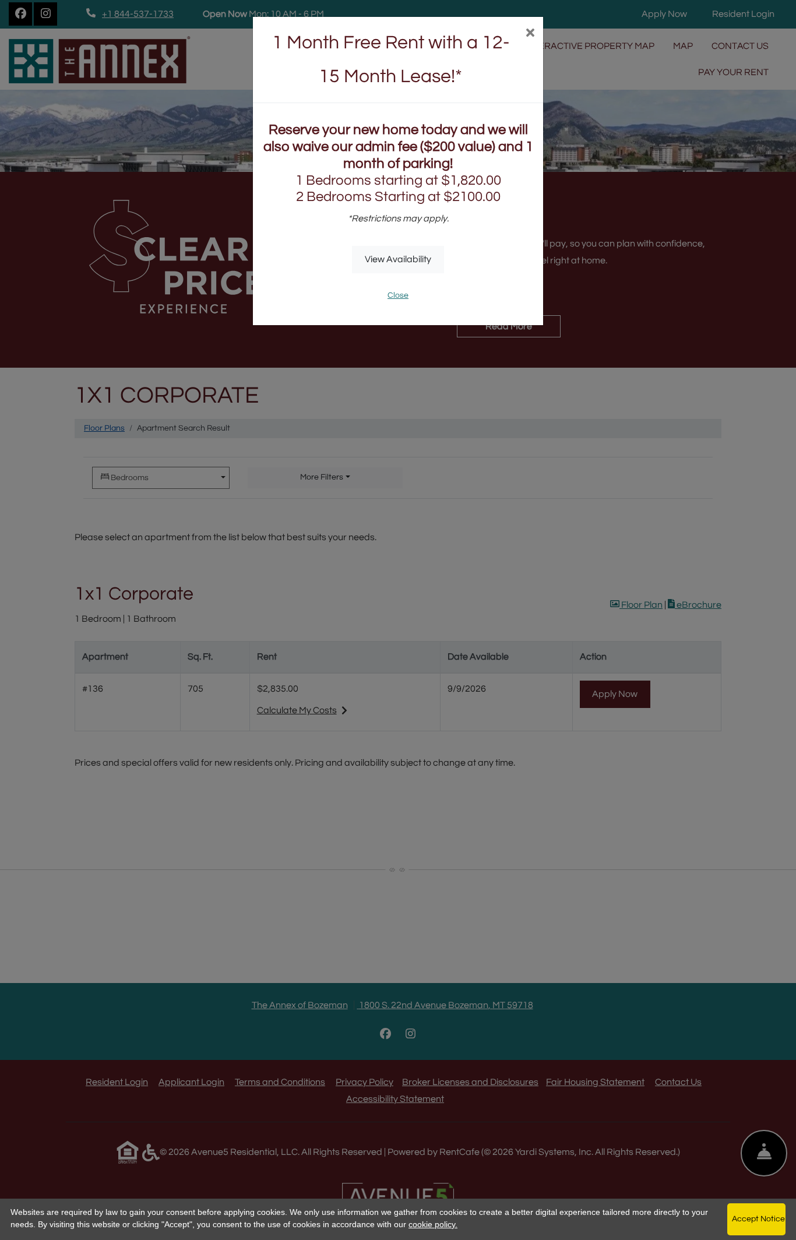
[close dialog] (530, 34)
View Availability (398, 259)
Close (398, 295)
